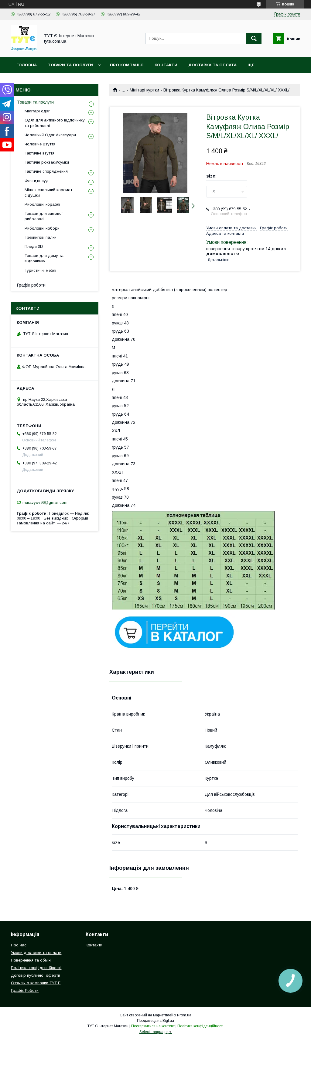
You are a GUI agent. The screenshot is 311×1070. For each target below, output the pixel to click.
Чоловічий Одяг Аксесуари (50, 135)
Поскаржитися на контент (153, 1026)
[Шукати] (253, 38)
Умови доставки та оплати (36, 952)
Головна (26, 65)
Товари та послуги (35, 102)
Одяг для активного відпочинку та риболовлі (55, 123)
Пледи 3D (34, 246)
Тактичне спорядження (46, 171)
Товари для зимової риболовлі (44, 216)
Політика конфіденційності (36, 967)
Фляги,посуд (37, 180)
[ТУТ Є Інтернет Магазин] (24, 49)
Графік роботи (31, 285)
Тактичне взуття (39, 153)
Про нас (18, 945)
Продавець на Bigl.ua (155, 1020)
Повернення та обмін (31, 960)
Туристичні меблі (40, 270)
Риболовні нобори (42, 228)
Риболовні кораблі (42, 204)
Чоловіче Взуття (40, 144)
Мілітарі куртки (144, 90)
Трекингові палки (40, 237)
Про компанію (127, 65)
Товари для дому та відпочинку (44, 258)
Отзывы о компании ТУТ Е (35, 983)
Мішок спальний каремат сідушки (48, 193)
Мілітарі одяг (37, 111)
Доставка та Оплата (212, 65)
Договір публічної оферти (35, 975)
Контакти (166, 65)
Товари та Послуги (70, 65)
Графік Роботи (25, 990)
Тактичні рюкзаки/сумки (47, 162)
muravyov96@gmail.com (44, 502)
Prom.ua (184, 1015)
